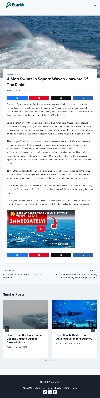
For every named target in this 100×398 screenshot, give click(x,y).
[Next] (93, 329)
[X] (50, 392)
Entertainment (13, 74)
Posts (74, 388)
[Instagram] (55, 392)
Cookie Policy (54, 388)
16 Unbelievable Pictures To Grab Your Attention (22, 274)
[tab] (45, 360)
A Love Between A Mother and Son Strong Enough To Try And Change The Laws (76, 274)
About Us (27, 388)
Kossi (11, 347)
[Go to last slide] (7, 329)
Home (66, 388)
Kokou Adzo (13, 90)
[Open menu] (95, 5)
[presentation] (25, 314)
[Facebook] (45, 392)
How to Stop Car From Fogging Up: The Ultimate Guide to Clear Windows (25, 339)
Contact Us (40, 388)
